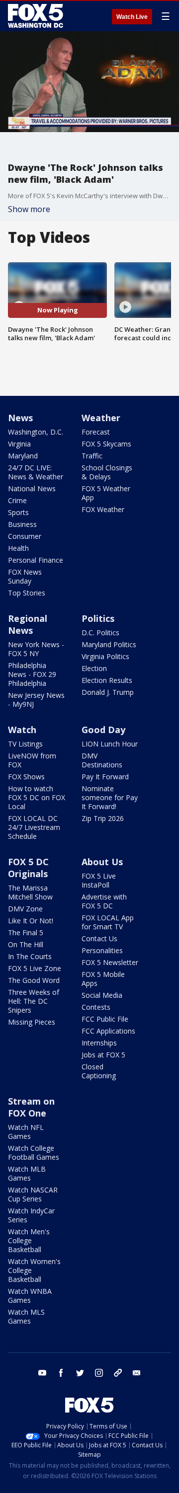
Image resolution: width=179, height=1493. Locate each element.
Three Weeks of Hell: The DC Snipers (33, 1001)
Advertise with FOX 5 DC (104, 901)
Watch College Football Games (33, 1152)
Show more (29, 209)
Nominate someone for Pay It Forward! (110, 797)
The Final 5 (25, 932)
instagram (99, 1373)
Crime (17, 500)
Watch (22, 730)
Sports (18, 512)
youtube (42, 1373)
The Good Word (34, 980)
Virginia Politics (105, 656)
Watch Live (132, 16)
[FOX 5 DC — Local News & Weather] (37, 16)
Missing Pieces (31, 1022)
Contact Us (99, 938)
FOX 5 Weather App (106, 493)
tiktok (118, 1373)
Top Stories (26, 592)
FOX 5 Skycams (106, 443)
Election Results (107, 680)
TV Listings (25, 743)
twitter (80, 1373)
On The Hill (25, 944)
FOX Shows (26, 776)
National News (32, 488)
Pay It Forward (105, 776)
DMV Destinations (102, 760)
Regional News (27, 624)
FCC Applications (108, 1031)
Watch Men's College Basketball (29, 1240)
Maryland (23, 455)
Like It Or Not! (30, 920)
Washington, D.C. (35, 432)
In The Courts (30, 956)
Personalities (102, 950)
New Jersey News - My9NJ (36, 699)
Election (94, 668)
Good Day (103, 730)
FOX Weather (103, 509)
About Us (102, 862)
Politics (98, 618)
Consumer (24, 536)
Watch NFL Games (26, 1131)
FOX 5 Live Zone (34, 968)
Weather (101, 418)
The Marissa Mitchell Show (30, 892)
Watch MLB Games (27, 1173)
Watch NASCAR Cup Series (33, 1194)
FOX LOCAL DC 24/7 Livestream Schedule (34, 827)
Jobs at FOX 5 (103, 1054)
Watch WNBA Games (30, 1295)
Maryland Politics (109, 644)
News (20, 418)
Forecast (96, 432)
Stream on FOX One (31, 1107)
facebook (61, 1373)
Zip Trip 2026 (103, 818)
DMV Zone (25, 908)
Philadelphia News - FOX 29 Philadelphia (32, 674)
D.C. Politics (100, 632)
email (137, 1373)
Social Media (102, 995)
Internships (99, 1042)
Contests (96, 1007)
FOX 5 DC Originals (28, 868)
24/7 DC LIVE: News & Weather (35, 472)
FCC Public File (105, 1019)
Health (18, 548)
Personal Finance (35, 560)
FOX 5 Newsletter (110, 962)
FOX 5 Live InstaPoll (99, 880)
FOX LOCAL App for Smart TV (108, 922)
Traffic (92, 455)
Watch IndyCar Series (31, 1215)
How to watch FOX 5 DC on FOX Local (36, 797)
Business (22, 524)
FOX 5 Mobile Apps (103, 979)
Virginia (19, 443)
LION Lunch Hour (110, 743)
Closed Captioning (99, 1071)
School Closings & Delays (107, 472)
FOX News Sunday (25, 576)
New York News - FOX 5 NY (36, 649)
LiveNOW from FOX (32, 760)
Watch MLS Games (26, 1316)
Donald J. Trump (108, 692)
